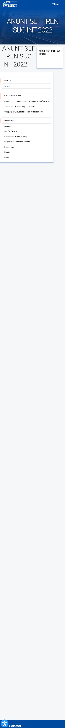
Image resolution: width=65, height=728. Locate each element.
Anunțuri (7, 126)
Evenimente (9, 147)
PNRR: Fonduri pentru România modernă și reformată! (26, 101)
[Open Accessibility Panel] (4, 723)
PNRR (6, 157)
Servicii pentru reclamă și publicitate (19, 106)
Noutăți (7, 152)
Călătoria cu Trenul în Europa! (16, 137)
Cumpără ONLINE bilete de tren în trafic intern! (23, 112)
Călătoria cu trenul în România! (17, 142)
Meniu (57, 4)
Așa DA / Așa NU (11, 131)
